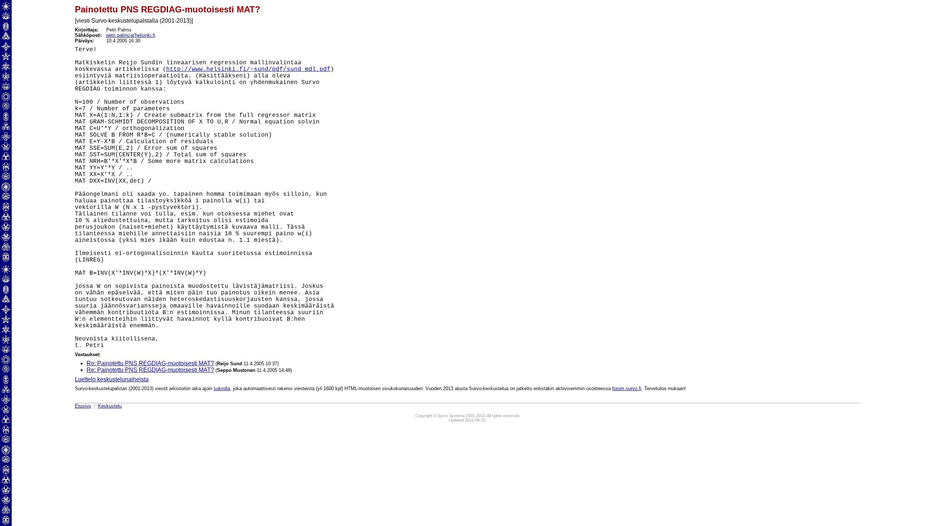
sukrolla (222, 388)
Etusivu (83, 406)
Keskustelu (110, 406)
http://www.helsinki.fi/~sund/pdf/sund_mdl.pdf (248, 69)
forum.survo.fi (626, 388)
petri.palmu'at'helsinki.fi (130, 35)
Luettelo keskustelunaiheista (112, 379)
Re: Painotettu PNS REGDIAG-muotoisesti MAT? (150, 363)
